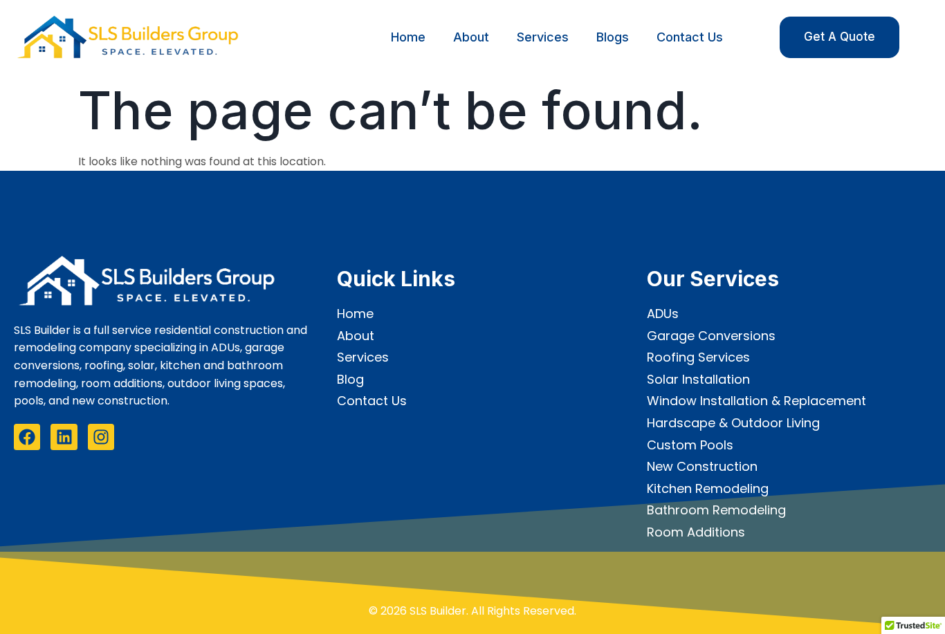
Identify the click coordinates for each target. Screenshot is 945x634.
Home (408, 37)
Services (543, 37)
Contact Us (690, 37)
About (471, 37)
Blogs (612, 37)
